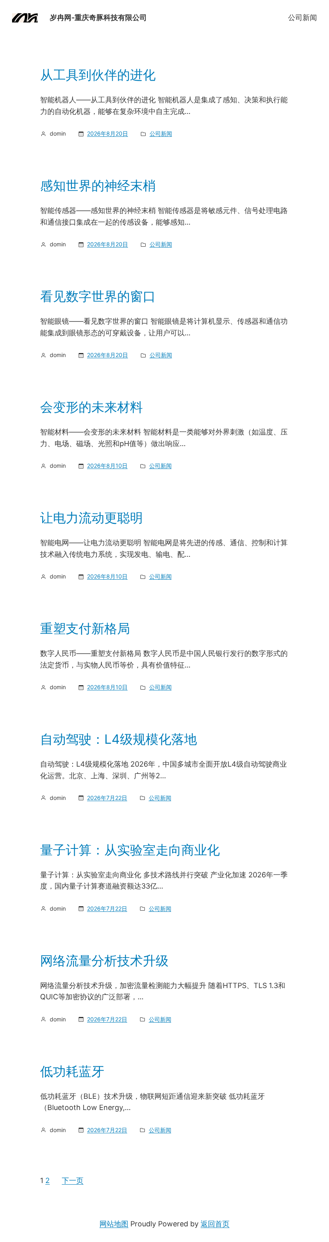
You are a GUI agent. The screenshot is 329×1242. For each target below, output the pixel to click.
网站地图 (114, 1224)
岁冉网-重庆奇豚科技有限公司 (98, 17)
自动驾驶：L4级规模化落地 (118, 739)
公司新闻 (302, 17)
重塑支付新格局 (85, 628)
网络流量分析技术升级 (104, 961)
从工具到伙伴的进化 (98, 75)
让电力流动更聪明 (91, 518)
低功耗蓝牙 (72, 1071)
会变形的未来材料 (91, 407)
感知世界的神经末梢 (98, 186)
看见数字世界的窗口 (98, 296)
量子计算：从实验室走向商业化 (130, 850)
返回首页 (215, 1224)
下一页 (72, 1180)
